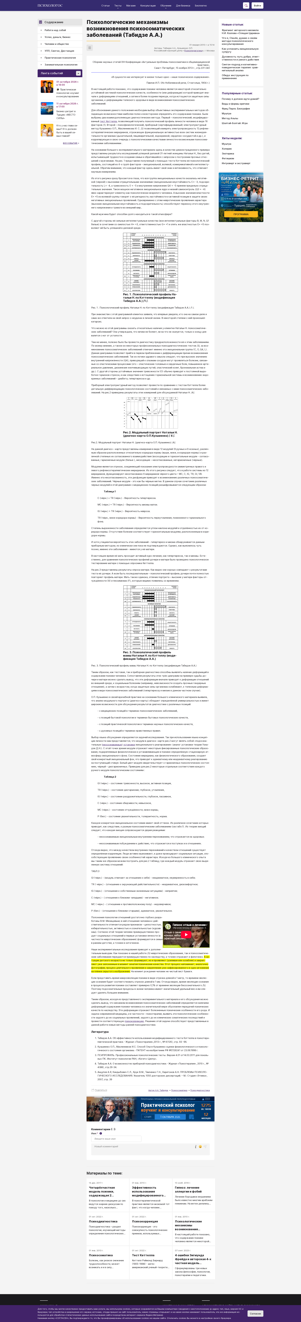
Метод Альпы (230, 118)
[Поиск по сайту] (246, 5)
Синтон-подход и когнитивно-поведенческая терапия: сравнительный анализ (240, 67)
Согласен (255, 1313)
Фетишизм (228, 158)
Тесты (117, 5)
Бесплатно (201, 5)
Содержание (54, 22)
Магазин (131, 5)
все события (70, 143)
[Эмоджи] (200, 1147)
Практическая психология (60, 57)
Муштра (226, 113)
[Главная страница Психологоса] (51, 5)
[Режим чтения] (90, 48)
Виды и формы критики (235, 103)
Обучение (165, 5)
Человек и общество (57, 44)
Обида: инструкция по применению (235, 77)
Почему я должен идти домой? (240, 98)
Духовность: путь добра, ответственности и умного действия (241, 58)
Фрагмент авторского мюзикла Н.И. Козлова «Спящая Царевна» (241, 32)
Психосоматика (179, 1090)
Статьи (105, 5)
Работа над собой (55, 30)
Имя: (96, 1133)
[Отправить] (205, 1146)
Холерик (227, 148)
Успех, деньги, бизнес (58, 37)
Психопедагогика (193, 50)
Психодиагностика (200, 1090)
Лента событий (52, 73)
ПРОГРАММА (241, 214)
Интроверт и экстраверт (236, 163)
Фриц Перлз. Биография (236, 108)
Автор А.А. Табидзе (158, 1090)
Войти (257, 5)
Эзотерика (228, 153)
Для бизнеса (183, 5)
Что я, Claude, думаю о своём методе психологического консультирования (239, 40)
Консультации (148, 5)
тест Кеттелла (108, 121)
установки (129, 744)
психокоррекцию (134, 1021)
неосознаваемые (112, 744)
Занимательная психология (61, 64)
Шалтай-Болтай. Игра (235, 123)
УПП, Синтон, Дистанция (59, 50)
